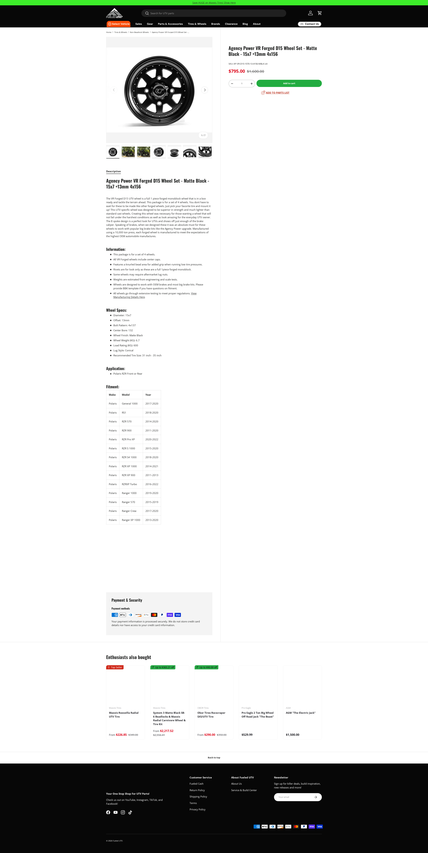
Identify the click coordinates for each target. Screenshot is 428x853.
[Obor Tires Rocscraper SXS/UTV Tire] (214, 687)
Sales (138, 24)
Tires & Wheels (197, 24)
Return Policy (197, 790)
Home (108, 32)
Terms (193, 803)
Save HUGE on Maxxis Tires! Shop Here (214, 2)
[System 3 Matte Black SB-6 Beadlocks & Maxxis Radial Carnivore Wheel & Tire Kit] (169, 687)
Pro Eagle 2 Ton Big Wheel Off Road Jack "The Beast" (258, 714)
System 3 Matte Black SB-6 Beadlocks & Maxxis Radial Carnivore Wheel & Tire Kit (169, 718)
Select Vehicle (121, 24)
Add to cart (289, 83)
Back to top (214, 757)
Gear (150, 24)
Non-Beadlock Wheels (139, 32)
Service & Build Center (244, 790)
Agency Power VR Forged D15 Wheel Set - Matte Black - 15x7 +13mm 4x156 (170, 32)
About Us (236, 783)
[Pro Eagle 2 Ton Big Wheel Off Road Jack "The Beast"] (258, 687)
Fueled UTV (118, 840)
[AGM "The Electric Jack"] (302, 687)
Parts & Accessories (170, 24)
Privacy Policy (197, 809)
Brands (215, 24)
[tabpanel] (159, 381)
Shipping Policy (198, 796)
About (257, 24)
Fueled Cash (196, 783)
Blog (245, 24)
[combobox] (213, 13)
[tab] (113, 171)
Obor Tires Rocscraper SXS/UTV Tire (211, 714)
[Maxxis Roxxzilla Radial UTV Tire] (125, 687)
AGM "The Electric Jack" (300, 712)
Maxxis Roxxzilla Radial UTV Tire (124, 714)
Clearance (231, 24)
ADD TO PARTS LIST (277, 92)
